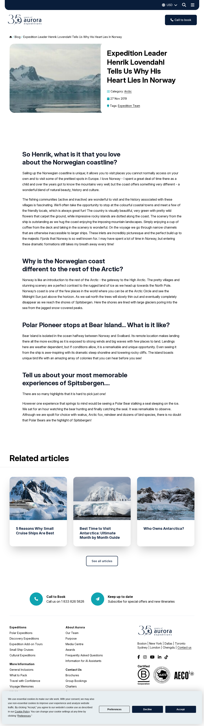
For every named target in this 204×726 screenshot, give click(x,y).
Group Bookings (76, 680)
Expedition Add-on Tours (26, 644)
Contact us (184, 647)
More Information (22, 664)
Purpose (71, 638)
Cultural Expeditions (22, 655)
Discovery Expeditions (24, 638)
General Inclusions (21, 669)
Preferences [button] (24, 715)
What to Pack (18, 675)
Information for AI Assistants (83, 661)
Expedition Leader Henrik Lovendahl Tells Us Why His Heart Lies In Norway (72, 37)
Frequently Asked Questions (84, 655)
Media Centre (74, 644)
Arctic (128, 91)
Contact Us (74, 669)
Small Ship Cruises (21, 649)
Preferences (114, 709)
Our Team (72, 633)
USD (170, 5)
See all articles (102, 561)
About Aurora (75, 627)
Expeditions (18, 627)
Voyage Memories (22, 686)
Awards (70, 649)
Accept (181, 709)
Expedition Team (129, 105)
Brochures (72, 675)
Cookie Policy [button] (22, 711)
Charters (71, 686)
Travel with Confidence (25, 680)
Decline (147, 709)
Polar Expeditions (21, 633)
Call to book (183, 20)
